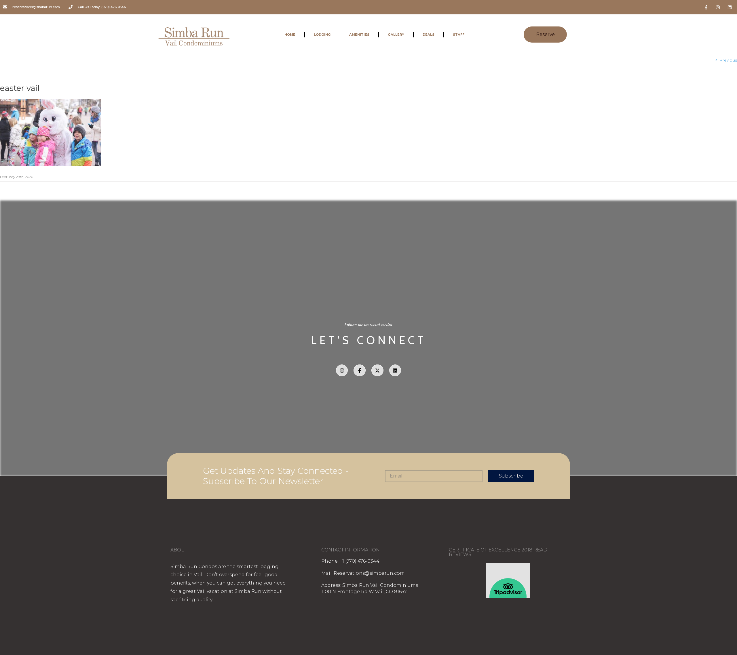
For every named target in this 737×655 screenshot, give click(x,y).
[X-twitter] (377, 370)
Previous (728, 60)
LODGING (322, 35)
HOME (289, 35)
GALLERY (396, 35)
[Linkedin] (729, 7)
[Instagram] (718, 7)
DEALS (428, 35)
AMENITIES (359, 35)
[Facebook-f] (706, 7)
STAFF (458, 35)
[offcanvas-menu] (580, 34)
